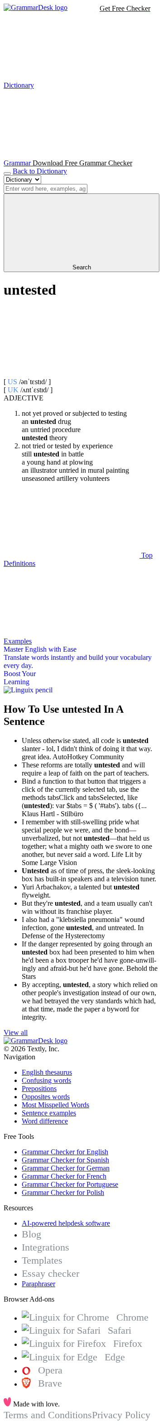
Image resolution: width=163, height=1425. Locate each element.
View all (16, 1032)
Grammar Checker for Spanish (65, 1160)
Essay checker (50, 1273)
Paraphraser (38, 1284)
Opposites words (46, 1096)
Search (81, 267)
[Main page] (35, 7)
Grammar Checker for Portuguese (70, 1184)
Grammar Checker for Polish (63, 1192)
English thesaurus (47, 1072)
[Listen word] (71, 373)
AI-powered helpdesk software (66, 1223)
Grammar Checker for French (64, 1176)
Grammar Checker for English (65, 1152)
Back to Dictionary (40, 171)
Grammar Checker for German (66, 1168)
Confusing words (46, 1080)
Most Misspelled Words (55, 1105)
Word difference (45, 1121)
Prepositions (39, 1088)
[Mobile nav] (7, 173)
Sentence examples (49, 1113)
